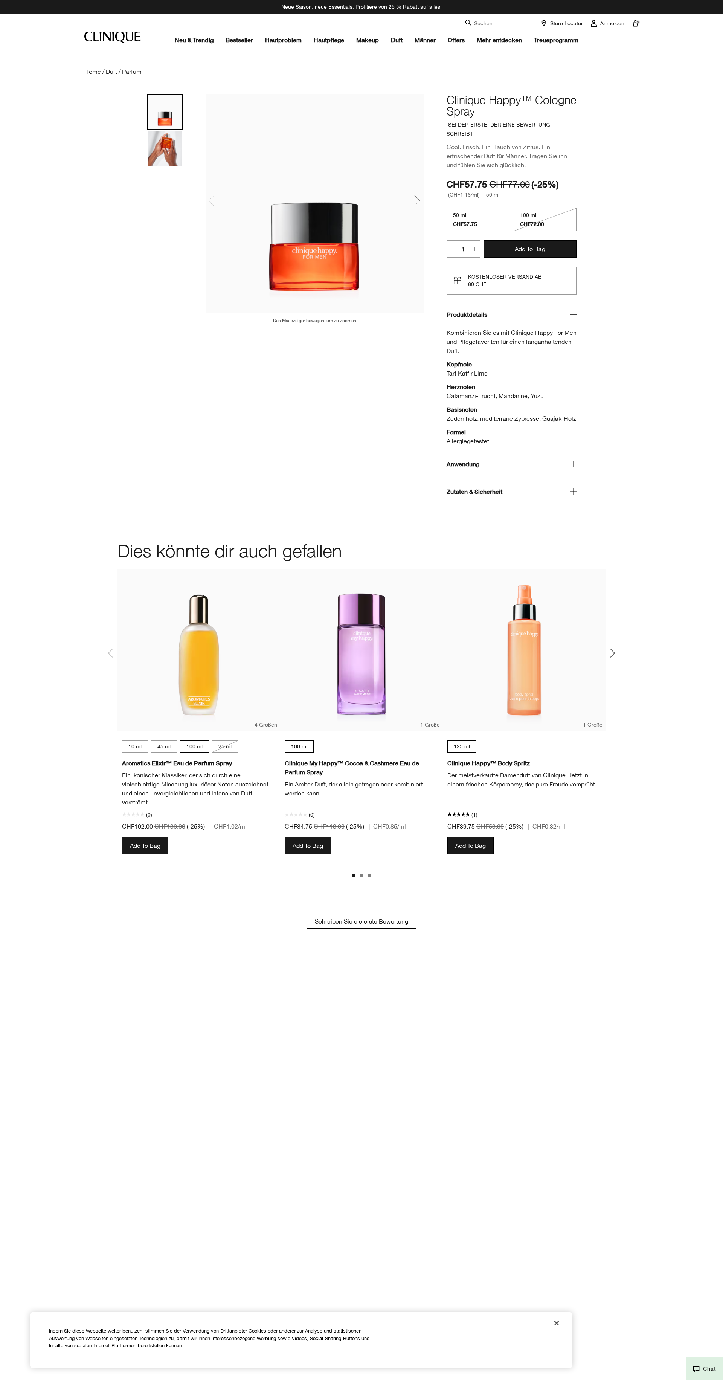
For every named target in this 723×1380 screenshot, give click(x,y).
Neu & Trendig (194, 39)
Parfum (132, 71)
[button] (704, 1368)
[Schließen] (556, 1323)
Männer (425, 39)
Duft (397, 39)
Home (92, 71)
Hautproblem (283, 39)
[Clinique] (112, 37)
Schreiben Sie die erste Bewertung (361, 921)
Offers (456, 39)
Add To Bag (530, 249)
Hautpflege (329, 39)
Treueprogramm (556, 39)
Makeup (367, 39)
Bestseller (239, 39)
